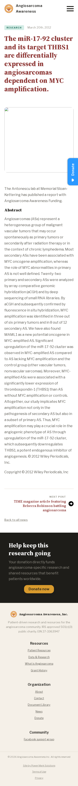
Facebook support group (39, 739)
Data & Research (39, 657)
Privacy (39, 777)
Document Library (39, 704)
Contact (39, 698)
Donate (39, 718)
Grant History (39, 670)
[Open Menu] (70, 8)
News (39, 711)
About (39, 691)
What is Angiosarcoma (39, 663)
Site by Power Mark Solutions (39, 765)
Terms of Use (39, 771)
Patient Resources (39, 650)
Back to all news (16, 520)
